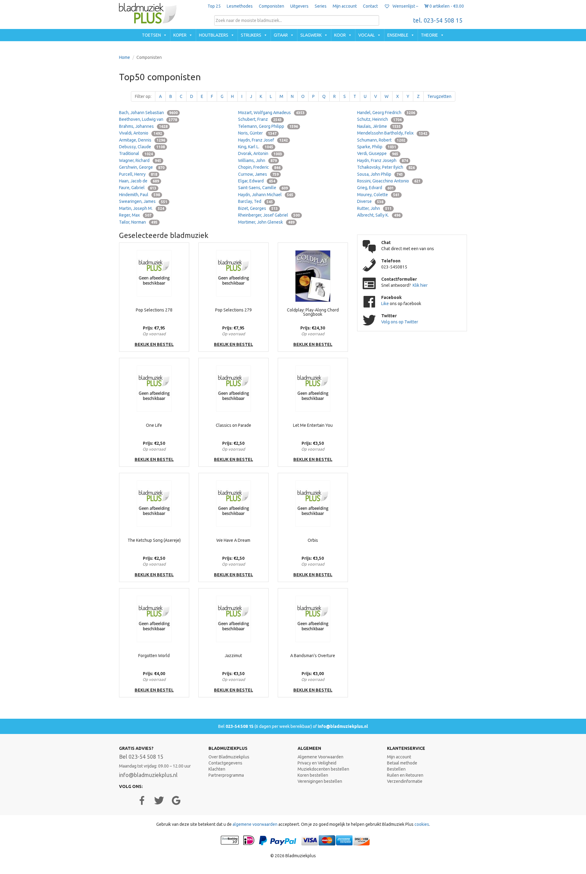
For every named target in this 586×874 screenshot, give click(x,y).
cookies (421, 824)
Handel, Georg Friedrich (386, 112)
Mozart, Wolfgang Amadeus (271, 112)
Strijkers (251, 35)
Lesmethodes (240, 6)
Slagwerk (311, 35)
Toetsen (151, 35)
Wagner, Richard (140, 160)
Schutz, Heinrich (379, 119)
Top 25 (214, 6)
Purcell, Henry (138, 174)
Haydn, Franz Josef (263, 140)
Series (321, 6)
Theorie (429, 35)
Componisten (271, 6)
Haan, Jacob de (139, 180)
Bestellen (396, 769)
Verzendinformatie (404, 781)
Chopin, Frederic (259, 167)
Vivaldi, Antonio (140, 133)
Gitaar (281, 35)
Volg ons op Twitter (399, 321)
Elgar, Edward (256, 180)
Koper (179, 35)
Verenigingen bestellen (320, 781)
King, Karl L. (255, 146)
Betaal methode (402, 763)
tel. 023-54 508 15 (437, 20)
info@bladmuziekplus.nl (343, 726)
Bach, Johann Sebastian (148, 112)
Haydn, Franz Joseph (382, 160)
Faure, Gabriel (137, 187)
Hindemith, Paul (139, 194)
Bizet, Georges (258, 208)
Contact (370, 6)
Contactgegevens (225, 763)
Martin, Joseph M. (141, 208)
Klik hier (420, 285)
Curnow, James (258, 174)
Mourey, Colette (378, 194)
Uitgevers (299, 6)
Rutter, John (374, 208)
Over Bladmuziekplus (228, 756)
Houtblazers (213, 35)
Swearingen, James (143, 201)
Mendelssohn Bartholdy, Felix (392, 133)
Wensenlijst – (405, 6)
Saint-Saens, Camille (263, 187)
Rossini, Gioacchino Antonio (389, 180)
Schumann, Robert (381, 140)
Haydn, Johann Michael (265, 194)
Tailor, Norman (138, 222)
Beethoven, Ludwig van (148, 119)
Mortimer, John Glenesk (266, 222)
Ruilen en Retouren (405, 775)
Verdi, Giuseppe (377, 153)
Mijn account (345, 6)
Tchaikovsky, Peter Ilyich (386, 167)
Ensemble (397, 35)
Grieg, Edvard (375, 187)
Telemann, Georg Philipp (268, 126)
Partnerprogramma (226, 775)
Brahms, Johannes (143, 126)
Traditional (136, 153)
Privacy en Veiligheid (317, 763)
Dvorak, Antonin (260, 153)
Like (385, 303)
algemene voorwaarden (255, 824)
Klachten (216, 769)
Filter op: (143, 96)
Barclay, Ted (255, 201)
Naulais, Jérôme (379, 126)
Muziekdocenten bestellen (323, 769)
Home (124, 57)
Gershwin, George (142, 167)
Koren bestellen (313, 775)
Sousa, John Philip (380, 174)
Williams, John (257, 160)
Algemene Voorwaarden (320, 756)
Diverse (370, 201)
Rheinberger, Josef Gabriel (269, 215)
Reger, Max (135, 215)
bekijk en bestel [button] (154, 344)
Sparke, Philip (376, 146)
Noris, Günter (257, 133)
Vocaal (366, 35)
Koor (340, 35)
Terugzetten (439, 96)
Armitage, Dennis (142, 140)
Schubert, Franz (260, 119)
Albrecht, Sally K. (378, 215)
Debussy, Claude (142, 146)
